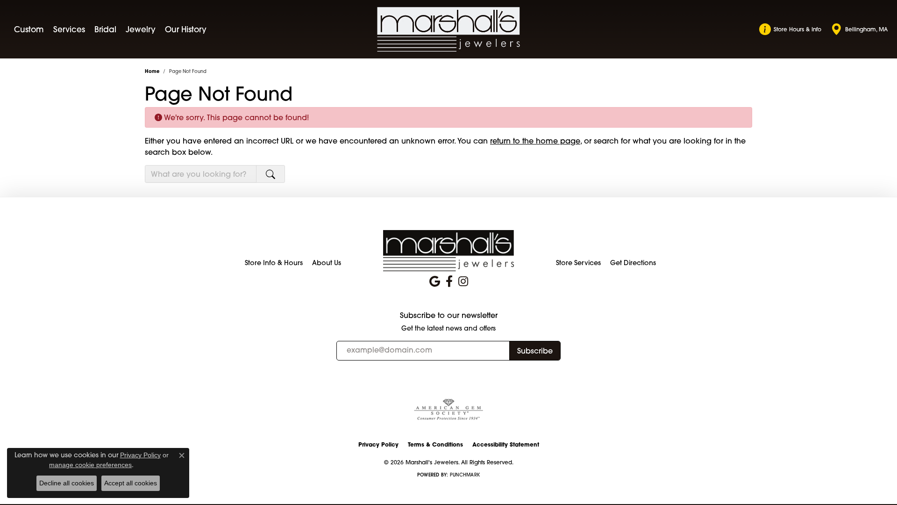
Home (152, 71)
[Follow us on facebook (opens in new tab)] (449, 281)
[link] (790, 29)
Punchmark (465, 475)
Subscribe (535, 350)
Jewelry (141, 29)
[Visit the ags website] (448, 410)
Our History (185, 29)
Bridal (105, 29)
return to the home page (535, 140)
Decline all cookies (66, 483)
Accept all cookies (130, 483)
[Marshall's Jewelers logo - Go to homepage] (449, 29)
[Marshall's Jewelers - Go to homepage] (448, 250)
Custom (29, 29)
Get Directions (633, 263)
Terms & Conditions (435, 444)
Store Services (578, 263)
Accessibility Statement (505, 444)
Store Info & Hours (274, 263)
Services (69, 29)
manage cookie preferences (90, 465)
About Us (326, 263)
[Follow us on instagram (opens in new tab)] (463, 281)
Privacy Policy (378, 444)
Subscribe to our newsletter (449, 315)
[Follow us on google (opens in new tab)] (434, 281)
